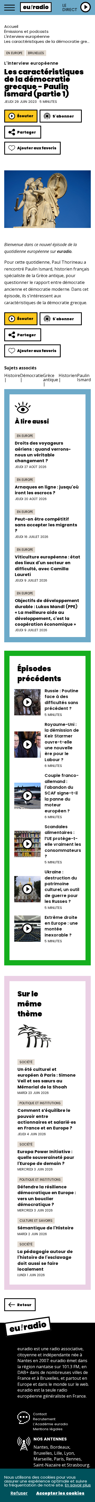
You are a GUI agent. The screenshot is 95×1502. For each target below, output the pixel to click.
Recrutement (44, 1419)
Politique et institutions (40, 1103)
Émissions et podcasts (26, 31)
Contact (40, 1414)
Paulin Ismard (84, 378)
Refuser (19, 1493)
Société (26, 1062)
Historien (68, 375)
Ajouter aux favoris (36, 148)
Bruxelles (36, 53)
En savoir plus (78, 1485)
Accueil (11, 26)
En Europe (14, 53)
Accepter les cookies (60, 1493)
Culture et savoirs (36, 1220)
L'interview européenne (27, 36)
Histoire (12, 375)
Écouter (25, 116)
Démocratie (31, 375)
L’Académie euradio (50, 1424)
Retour (24, 1304)
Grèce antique (50, 378)
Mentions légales (48, 1429)
